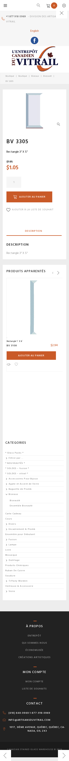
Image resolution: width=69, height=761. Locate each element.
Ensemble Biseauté (21, 505)
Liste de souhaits (34, 689)
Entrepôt (34, 635)
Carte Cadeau (13, 513)
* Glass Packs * (14, 452)
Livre (8, 549)
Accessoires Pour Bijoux (23, 478)
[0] (47, 5)
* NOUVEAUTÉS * (15, 463)
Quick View (8, 364)
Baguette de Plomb (20, 489)
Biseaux (35, 76)
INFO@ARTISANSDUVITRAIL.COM (29, 720)
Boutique (10, 76)
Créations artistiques (34, 657)
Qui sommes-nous (34, 643)
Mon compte (34, 681)
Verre (12, 591)
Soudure (10, 575)
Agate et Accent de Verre (24, 483)
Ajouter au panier (32, 197)
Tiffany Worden (18, 580)
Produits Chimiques (17, 565)
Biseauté (47, 76)
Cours (8, 518)
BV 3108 (12, 345)
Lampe (13, 544)
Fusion (13, 539)
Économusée (34, 650)
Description (33, 231)
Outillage (14, 560)
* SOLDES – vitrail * (16, 473)
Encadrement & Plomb (22, 529)
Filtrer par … (16, 458)
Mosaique (11, 555)
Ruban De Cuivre (15, 570)
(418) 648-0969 (18, 713)
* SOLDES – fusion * (17, 468)
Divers (12, 524)
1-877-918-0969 (40, 713)
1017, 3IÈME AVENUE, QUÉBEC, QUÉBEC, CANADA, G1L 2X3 (37, 729)
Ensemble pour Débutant (20, 534)
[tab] (34, 231)
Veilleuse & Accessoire (19, 586)
